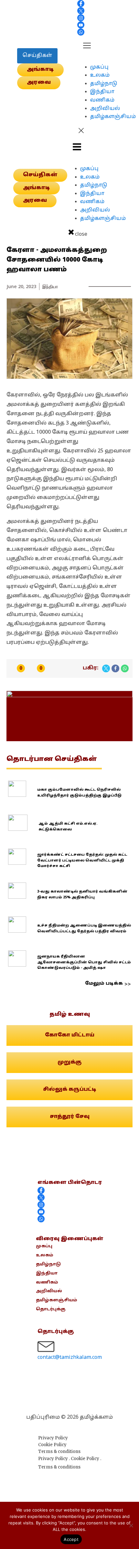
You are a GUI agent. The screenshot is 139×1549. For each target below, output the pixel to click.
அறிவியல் (105, 108)
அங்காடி (40, 69)
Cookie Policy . (86, 1458)
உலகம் (100, 75)
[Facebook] (115, 668)
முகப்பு (99, 67)
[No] (131, 1525)
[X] (106, 668)
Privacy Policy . (54, 1458)
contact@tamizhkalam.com (69, 1357)
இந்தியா (102, 92)
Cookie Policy (52, 1444)
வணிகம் (102, 100)
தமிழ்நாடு (103, 84)
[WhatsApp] (125, 668)
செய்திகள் (37, 55)
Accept (71, 1539)
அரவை (39, 82)
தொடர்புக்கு (51, 1309)
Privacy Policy (53, 1438)
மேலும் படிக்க (104, 983)
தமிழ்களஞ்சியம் (113, 117)
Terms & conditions (59, 1451)
